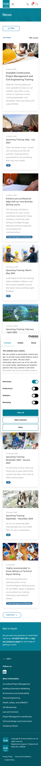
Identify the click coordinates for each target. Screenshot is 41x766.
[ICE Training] (6, 4)
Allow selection (20, 420)
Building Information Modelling (16, 689)
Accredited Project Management (16, 684)
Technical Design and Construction (17, 721)
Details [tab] (20, 343)
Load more (10, 615)
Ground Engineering (11, 698)
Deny (20, 427)
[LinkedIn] (4, 671)
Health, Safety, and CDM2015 (15, 703)
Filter (13, 28)
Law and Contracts (10, 712)
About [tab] (33, 343)
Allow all (20, 413)
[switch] (35, 388)
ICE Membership (10, 707)
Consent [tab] (7, 343)
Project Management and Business (17, 717)
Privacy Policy (8, 757)
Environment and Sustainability (16, 693)
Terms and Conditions (23, 757)
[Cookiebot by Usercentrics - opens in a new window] (28, 336)
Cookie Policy (9, 760)
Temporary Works (10, 726)
